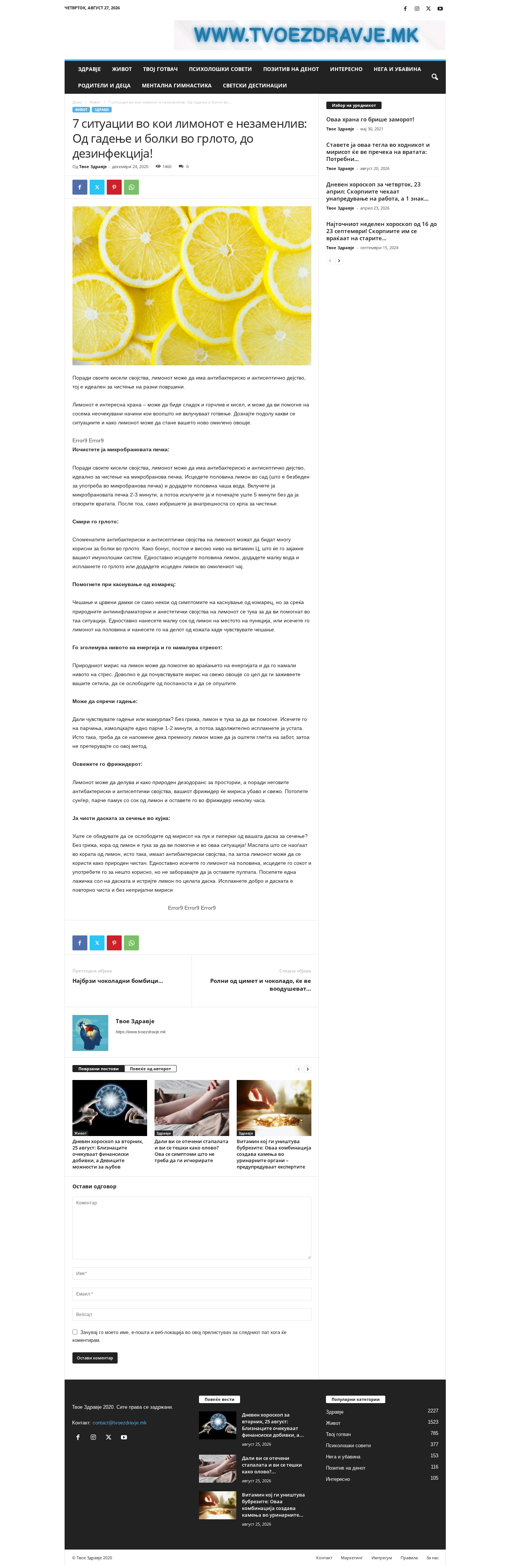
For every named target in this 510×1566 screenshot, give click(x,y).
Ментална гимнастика (177, 85)
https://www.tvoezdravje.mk (141, 1032)
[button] (434, 77)
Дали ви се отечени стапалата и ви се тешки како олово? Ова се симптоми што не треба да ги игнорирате (191, 1151)
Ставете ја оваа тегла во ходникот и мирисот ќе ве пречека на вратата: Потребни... (378, 152)
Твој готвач (160, 68)
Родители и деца (104, 85)
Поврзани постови (98, 1068)
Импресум (381, 1557)
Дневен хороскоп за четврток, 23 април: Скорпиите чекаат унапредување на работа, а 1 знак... (377, 191)
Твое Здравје (93, 166)
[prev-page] (298, 1069)
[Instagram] (417, 9)
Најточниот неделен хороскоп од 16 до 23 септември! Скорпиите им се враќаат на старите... (381, 231)
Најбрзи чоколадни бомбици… (117, 980)
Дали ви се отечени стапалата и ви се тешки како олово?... (272, 1465)
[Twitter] (428, 9)
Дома (77, 102)
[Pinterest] (114, 187)
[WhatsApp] (131, 187)
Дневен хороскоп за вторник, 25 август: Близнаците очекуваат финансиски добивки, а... (273, 1424)
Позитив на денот (291, 68)
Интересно (346, 68)
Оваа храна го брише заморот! (370, 119)
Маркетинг (352, 1557)
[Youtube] (440, 9)
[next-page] (307, 1069)
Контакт (324, 1557)
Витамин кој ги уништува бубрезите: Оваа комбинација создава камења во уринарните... (273, 1504)
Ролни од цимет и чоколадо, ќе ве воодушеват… (260, 984)
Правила (409, 1557)
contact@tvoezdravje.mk (120, 1423)
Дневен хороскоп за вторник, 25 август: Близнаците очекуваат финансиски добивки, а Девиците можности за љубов (107, 1154)
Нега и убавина (397, 68)
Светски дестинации (255, 85)
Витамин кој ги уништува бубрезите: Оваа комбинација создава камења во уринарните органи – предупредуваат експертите (274, 1154)
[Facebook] (405, 9)
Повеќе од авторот (150, 1068)
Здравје (89, 68)
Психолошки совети (220, 68)
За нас (432, 1557)
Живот (122, 68)
